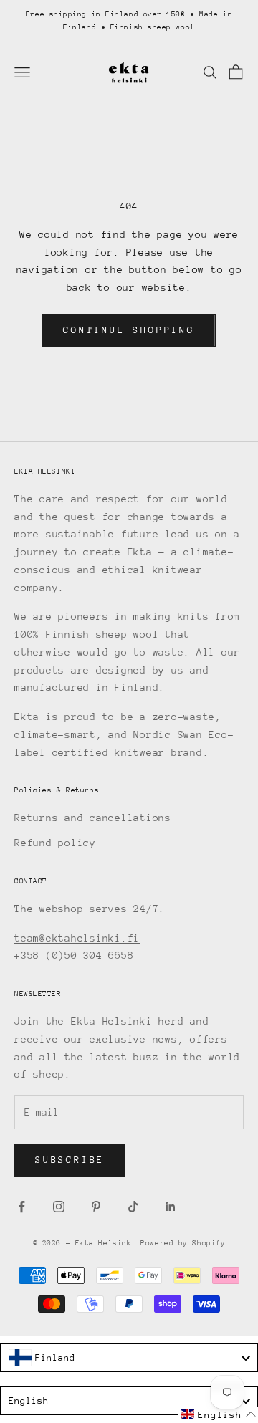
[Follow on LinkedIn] (170, 1206)
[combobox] (129, 1357)
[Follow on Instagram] (59, 1206)
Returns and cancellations (92, 817)
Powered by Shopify (182, 1243)
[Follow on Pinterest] (96, 1206)
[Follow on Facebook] (21, 1206)
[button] (218, 1415)
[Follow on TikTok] (133, 1206)
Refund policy (55, 842)
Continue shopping (129, 330)
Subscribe (70, 1159)
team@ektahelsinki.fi (77, 938)
